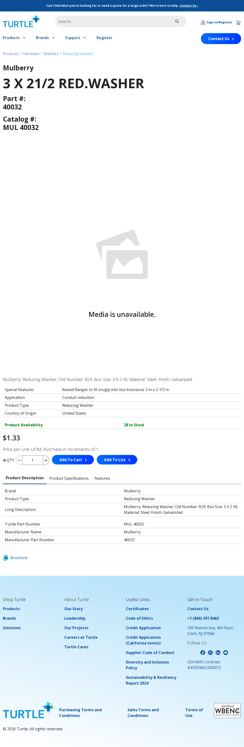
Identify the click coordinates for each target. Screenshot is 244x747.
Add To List (115, 459)
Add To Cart (70, 459)
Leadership (75, 618)
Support (72, 37)
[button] (216, 22)
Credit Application (143, 627)
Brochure (18, 557)
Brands (42, 37)
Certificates (137, 608)
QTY (10, 460)
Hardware (31, 53)
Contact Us (218, 38)
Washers (51, 53)
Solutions (12, 627)
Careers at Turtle (81, 637)
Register (104, 37)
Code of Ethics (139, 618)
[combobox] (109, 21)
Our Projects (76, 627)
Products (11, 37)
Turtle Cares (76, 646)
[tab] (24, 478)
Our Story (73, 608)
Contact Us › (189, 6)
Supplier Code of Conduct (150, 652)
